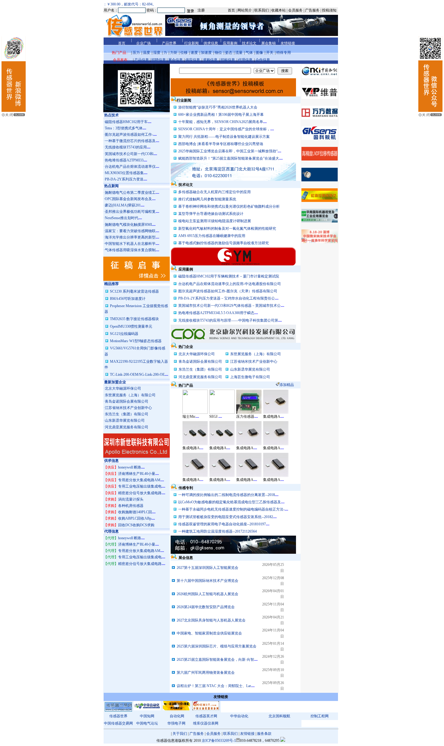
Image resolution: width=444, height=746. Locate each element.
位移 (184, 52)
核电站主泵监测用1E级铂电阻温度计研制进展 (214, 221)
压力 (136, 52)
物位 (218, 52)
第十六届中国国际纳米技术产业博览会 (207, 581)
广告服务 (196, 733)
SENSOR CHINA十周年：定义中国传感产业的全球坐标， (226, 129)
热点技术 (111, 115)
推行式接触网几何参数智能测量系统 (207, 199)
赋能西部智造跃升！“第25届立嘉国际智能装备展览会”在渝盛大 (230, 158)
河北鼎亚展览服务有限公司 (126, 427)
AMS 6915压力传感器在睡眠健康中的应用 (211, 236)
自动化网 (177, 716)
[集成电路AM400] (222, 444)
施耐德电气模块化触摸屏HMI (130, 224)
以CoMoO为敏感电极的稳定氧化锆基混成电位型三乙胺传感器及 (231, 502)
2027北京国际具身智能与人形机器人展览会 (211, 620)
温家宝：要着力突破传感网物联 (131, 231)
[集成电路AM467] (275, 444)
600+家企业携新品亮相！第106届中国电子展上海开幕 (221, 114)
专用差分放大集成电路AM (141, 480)
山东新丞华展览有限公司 (124, 420)
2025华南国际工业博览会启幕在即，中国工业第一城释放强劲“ (229, 151)
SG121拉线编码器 (124, 334)
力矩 (173, 52)
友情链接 (247, 733)
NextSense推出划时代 (123, 218)
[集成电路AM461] (222, 476)
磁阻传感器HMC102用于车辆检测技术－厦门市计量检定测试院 (228, 276)
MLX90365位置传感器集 (125, 173)
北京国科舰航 (279, 716)
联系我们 (230, 733)
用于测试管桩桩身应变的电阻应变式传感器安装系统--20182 (227, 517)
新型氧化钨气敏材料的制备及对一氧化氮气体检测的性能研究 (227, 228)
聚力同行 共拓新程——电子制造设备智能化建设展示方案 (224, 137)
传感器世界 (118, 716)
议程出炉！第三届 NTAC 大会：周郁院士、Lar (216, 686)
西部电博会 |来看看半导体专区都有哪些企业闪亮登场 (220, 144)
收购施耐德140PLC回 (137, 512)
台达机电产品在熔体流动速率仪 (131, 166)
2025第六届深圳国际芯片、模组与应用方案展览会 (216, 646)
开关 (269, 52)
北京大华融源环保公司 (122, 388)
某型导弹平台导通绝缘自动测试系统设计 (210, 214)
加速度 (206, 52)
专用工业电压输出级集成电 (141, 486)
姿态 (228, 52)
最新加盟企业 (115, 382)
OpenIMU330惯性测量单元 (131, 326)
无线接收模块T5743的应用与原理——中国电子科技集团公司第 (230, 320)
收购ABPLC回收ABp (136, 518)
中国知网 (147, 716)
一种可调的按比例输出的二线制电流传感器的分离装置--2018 (228, 495)
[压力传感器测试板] (249, 412)
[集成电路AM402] (275, 476)
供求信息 (111, 461)
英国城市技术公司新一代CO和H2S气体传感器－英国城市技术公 (231, 305)
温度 (146, 52)
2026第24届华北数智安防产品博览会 (206, 607)
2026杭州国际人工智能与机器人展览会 (207, 594)
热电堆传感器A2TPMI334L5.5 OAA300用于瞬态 (218, 313)
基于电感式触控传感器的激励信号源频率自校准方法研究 (223, 243)
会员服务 (213, 733)
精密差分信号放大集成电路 (141, 493)
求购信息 (210, 60)
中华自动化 (239, 716)
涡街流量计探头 (130, 499)
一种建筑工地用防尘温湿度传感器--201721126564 (217, 531)
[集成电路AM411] (275, 412)
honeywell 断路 (131, 467)
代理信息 (245, 60)
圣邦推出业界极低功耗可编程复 (131, 211)
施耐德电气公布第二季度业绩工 (131, 192)
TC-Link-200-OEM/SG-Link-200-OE (139, 374)
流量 (239, 52)
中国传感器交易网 (118, 723)
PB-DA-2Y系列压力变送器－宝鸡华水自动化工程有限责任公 (228, 298)
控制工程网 (319, 716)
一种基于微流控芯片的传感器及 (131, 141)
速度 (194, 52)
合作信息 (263, 60)
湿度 (156, 52)
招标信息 (227, 60)
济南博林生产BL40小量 (138, 474)
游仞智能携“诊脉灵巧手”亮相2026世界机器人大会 (217, 107)
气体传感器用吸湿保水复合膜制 (131, 250)
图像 (259, 52)
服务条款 (264, 733)
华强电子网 (176, 723)
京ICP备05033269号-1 (219, 740)
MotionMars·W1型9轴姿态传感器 (136, 341)
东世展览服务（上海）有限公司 (130, 395)
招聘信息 (158, 60)
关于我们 (179, 733)
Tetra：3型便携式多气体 (125, 128)
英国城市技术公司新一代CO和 (130, 154)
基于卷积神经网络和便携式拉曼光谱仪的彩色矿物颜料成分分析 (229, 206)
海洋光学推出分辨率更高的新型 (131, 237)
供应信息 (192, 60)
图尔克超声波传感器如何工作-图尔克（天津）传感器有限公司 (227, 291)
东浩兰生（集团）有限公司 (126, 414)
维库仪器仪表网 (205, 723)
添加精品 (286, 385)
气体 (249, 52)
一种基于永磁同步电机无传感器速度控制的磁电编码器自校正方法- (233, 509)
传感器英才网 (206, 716)
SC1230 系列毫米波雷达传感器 (134, 291)
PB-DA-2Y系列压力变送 (125, 179)
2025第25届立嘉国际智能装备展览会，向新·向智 (217, 659)
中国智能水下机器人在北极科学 (131, 244)
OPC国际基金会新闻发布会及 (130, 199)
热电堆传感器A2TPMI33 (125, 160)
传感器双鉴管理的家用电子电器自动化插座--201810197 (223, 524)
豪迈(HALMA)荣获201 (124, 205)
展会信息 (175, 60)
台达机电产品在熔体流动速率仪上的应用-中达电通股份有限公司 (229, 284)
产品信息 (141, 60)
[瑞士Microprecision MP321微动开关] (195, 412)
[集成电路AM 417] (249, 444)
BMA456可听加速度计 (128, 299)
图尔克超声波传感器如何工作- (130, 134)
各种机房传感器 (130, 506)
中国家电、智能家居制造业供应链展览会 (209, 633)
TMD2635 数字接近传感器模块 (134, 319)
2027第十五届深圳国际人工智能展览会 (207, 568)
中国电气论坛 (147, 723)
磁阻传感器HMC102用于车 (127, 122)
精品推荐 (111, 284)
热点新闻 (111, 186)
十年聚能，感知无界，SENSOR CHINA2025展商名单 (222, 122)
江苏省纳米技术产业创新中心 (128, 408)
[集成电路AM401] (195, 444)
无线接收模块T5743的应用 (127, 147)
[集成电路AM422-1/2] (249, 476)
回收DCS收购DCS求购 (136, 525)
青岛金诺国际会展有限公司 (126, 401)
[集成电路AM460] (195, 476)
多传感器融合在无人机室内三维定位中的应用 (214, 192)
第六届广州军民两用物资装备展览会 (206, 672)
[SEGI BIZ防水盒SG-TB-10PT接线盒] (222, 412)
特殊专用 (283, 52)
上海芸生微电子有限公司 (250, 377)
